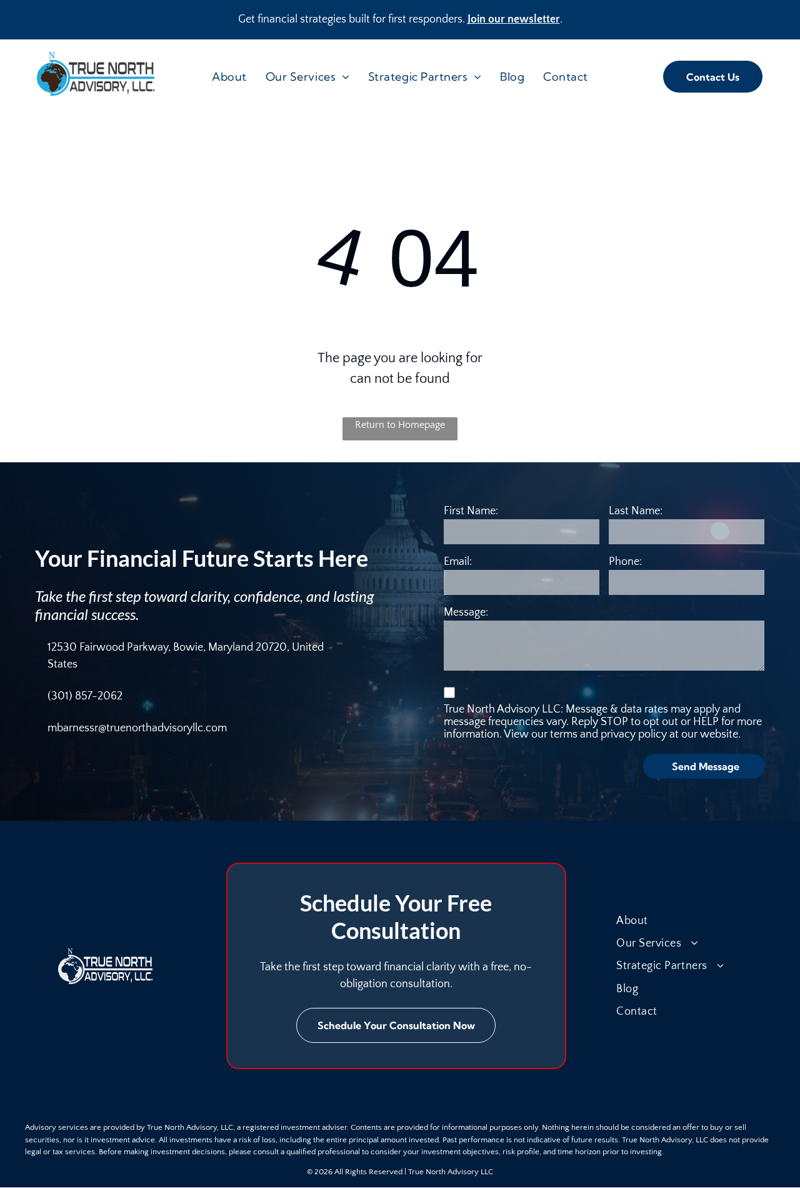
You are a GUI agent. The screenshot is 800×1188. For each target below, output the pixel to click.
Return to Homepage (400, 424)
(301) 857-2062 (85, 696)
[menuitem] (229, 76)
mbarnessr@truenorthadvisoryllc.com (137, 728)
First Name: (471, 511)
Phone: (625, 562)
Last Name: (635, 511)
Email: (458, 562)
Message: (466, 612)
